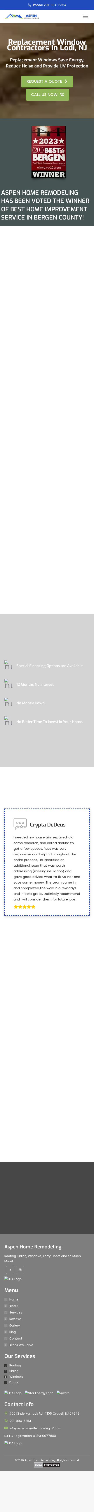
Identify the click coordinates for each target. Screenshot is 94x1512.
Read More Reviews (44, 1244)
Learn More (44, 744)
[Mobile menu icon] (85, 16)
